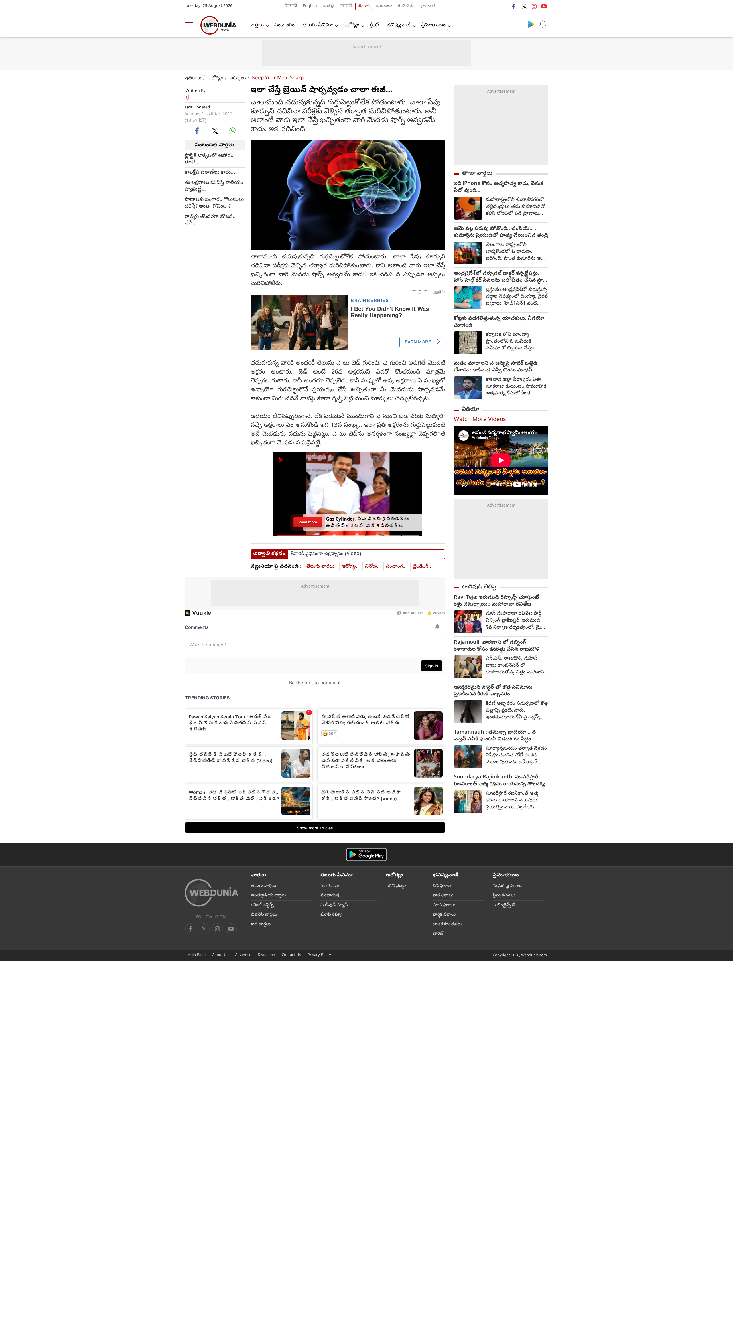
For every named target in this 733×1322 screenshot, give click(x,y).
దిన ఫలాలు (442, 886)
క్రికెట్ (374, 25)
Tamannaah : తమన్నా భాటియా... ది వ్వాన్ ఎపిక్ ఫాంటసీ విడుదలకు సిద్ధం (495, 736)
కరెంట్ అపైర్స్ (262, 905)
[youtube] (544, 6)
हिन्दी (291, 6)
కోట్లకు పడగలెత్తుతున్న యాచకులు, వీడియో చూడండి (499, 322)
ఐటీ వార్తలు (261, 924)
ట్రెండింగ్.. (422, 566)
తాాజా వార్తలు (477, 173)
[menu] (190, 25)
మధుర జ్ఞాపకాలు (507, 886)
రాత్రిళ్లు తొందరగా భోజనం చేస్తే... (210, 219)
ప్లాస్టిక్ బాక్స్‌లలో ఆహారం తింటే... (209, 158)
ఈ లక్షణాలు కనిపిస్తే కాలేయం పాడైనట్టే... (214, 186)
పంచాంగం (284, 25)
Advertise (243, 955)
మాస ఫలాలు (444, 905)
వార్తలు (257, 25)
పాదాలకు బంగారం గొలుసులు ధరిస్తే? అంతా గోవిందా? (214, 203)
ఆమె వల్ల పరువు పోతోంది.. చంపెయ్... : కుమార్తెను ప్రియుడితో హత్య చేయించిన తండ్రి (501, 232)
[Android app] (366, 854)
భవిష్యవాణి (399, 25)
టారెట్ (438, 934)
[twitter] (524, 6)
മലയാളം (384, 6)
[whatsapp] (232, 130)
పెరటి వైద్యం (396, 886)
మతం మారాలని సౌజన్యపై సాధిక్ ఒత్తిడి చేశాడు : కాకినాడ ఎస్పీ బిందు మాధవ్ (495, 367)
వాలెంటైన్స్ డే (504, 905)
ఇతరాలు (193, 78)
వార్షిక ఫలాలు (444, 915)
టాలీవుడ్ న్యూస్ (334, 905)
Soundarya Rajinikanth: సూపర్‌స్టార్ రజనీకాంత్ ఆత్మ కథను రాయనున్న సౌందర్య (499, 781)
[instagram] (534, 6)
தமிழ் (329, 6)
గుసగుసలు (329, 886)
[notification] (542, 24)
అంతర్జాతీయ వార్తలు (268, 895)
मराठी (346, 6)
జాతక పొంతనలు (447, 924)
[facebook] (514, 6)
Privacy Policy (319, 955)
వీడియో (470, 409)
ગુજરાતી (427, 6)
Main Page (196, 955)
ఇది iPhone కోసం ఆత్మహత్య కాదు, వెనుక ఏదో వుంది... (498, 187)
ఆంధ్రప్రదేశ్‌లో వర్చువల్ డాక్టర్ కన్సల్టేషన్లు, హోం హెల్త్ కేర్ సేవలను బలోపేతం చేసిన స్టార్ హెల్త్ (500, 277)
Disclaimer (266, 955)
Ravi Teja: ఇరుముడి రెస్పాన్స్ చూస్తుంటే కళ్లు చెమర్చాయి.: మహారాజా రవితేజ (496, 601)
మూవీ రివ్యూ (331, 915)
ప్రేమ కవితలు (504, 895)
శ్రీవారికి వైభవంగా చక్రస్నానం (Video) (326, 554)
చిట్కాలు (237, 78)
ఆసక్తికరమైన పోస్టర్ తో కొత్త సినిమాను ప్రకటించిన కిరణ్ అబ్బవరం (493, 691)
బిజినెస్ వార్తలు (264, 915)
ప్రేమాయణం (433, 25)
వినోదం (372, 566)
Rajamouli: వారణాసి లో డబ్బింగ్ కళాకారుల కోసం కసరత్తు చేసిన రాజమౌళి (496, 646)
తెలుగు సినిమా (317, 25)
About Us (220, 955)
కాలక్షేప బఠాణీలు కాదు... (210, 172)
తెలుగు (364, 6)
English (310, 6)
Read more (308, 522)
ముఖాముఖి (330, 895)
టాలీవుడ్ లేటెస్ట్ (479, 587)
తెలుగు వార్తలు (320, 566)
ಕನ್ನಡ (405, 6)
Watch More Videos (480, 420)
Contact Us (291, 955)
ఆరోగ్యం (351, 25)
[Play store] (531, 24)
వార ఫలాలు (443, 895)
